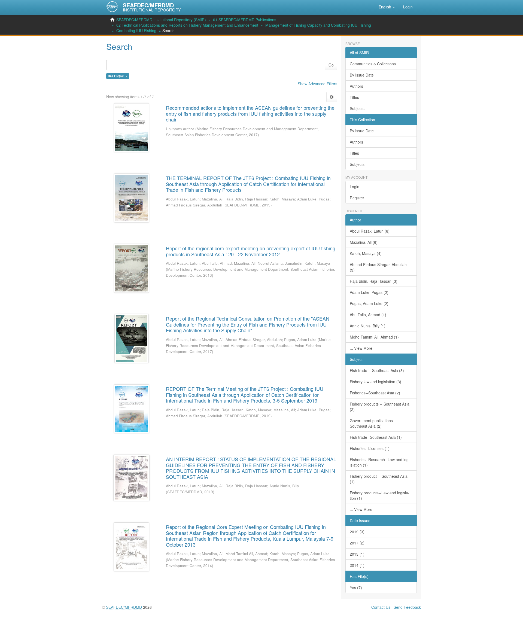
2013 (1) (357, 554)
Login (354, 186)
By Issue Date (362, 75)
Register (357, 197)
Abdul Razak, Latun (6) (370, 231)
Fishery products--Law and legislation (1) (379, 495)
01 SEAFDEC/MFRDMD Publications (244, 19)
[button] (387, 7)
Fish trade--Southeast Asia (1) (376, 437)
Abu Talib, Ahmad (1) (368, 314)
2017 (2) (357, 543)
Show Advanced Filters (317, 83)
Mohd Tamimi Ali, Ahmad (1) (374, 337)
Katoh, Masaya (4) (366, 253)
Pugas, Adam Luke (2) (369, 303)
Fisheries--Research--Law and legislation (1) (380, 462)
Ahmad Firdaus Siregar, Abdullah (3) (378, 267)
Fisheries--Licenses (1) (370, 448)
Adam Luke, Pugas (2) (369, 292)
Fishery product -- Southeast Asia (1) (379, 478)
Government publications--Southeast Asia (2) (373, 423)
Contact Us (380, 607)
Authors (356, 86)
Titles (354, 97)
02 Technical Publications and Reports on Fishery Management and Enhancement (187, 25)
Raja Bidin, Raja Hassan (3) (373, 281)
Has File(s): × (117, 76)
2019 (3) (357, 531)
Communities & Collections (373, 63)
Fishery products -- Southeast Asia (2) (379, 406)
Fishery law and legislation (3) (375, 381)
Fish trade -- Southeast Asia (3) (377, 370)
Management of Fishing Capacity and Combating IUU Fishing (318, 25)
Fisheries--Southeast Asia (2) (375, 392)
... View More (361, 348)
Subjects (357, 108)
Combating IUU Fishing (136, 30)
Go (331, 65)
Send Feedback (407, 607)
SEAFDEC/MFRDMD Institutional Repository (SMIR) (161, 19)
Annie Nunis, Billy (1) (367, 325)
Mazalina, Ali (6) (364, 242)
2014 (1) (357, 565)
